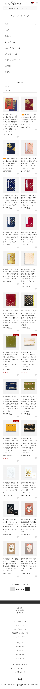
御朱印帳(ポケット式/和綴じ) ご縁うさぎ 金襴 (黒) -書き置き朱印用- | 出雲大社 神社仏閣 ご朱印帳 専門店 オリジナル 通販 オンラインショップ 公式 (28, 318)
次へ (27, 589)
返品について (20, 625)
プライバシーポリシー (20, 637)
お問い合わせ (20, 658)
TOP (5, 8)
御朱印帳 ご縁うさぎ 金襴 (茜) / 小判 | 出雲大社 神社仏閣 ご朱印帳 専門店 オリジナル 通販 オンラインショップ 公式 (29, 237)
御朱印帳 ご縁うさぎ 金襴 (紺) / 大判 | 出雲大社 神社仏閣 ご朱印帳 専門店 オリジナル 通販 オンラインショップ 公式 (11, 200)
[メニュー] (37, 3)
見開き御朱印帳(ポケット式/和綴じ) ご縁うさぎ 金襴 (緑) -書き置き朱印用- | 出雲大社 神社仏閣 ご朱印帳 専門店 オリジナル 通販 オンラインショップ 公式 (29, 404)
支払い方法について (20, 629)
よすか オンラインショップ (20, 668)
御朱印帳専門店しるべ (20, 664)
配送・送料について (20, 621)
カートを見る (20, 654)
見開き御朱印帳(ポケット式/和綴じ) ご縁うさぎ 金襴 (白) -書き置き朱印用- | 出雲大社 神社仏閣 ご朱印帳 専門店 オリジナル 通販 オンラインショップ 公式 (29, 359)
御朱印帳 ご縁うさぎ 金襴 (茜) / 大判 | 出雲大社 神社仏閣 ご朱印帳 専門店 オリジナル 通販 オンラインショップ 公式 (29, 200)
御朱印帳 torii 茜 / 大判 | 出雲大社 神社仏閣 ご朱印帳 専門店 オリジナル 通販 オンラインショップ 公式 (29, 119)
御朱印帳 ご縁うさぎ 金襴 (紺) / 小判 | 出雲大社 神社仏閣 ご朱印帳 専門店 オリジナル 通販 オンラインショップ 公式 (11, 237)
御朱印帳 (11, 8)
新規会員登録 (20, 647)
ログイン (20, 651)
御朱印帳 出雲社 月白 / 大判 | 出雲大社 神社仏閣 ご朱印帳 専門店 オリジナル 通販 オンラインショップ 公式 (28, 487)
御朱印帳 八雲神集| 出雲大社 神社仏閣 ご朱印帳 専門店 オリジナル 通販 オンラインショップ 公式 (10, 487)
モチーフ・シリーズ (21, 8)
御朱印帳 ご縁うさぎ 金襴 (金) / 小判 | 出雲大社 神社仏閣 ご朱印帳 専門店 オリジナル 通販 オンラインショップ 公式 (11, 274)
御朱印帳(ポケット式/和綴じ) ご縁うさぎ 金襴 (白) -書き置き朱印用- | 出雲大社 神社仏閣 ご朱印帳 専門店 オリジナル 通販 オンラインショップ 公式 (28, 276)
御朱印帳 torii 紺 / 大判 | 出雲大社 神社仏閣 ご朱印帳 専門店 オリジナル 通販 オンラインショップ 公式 (10, 163)
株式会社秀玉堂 (20, 672)
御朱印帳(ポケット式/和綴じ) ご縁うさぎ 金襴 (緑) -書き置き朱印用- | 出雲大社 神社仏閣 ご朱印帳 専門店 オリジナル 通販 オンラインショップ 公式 (10, 359)
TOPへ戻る (20, 602)
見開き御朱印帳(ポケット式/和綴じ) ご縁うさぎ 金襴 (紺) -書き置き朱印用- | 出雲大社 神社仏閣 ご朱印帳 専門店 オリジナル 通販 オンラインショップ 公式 (11, 404)
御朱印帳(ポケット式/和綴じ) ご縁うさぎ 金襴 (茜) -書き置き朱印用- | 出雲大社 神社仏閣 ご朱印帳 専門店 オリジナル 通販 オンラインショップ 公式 (10, 318)
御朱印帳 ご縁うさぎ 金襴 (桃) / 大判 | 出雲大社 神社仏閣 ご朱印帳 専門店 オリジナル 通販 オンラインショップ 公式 (29, 163)
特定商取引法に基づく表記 (20, 633)
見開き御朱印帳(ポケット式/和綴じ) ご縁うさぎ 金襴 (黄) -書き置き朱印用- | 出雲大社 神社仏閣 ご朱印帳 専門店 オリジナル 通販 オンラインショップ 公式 (11, 445)
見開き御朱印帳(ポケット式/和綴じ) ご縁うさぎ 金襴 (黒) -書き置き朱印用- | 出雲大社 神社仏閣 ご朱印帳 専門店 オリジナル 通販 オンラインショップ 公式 (29, 445)
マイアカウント (20, 643)
